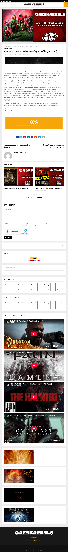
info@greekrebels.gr (37, 540)
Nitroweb (50, 547)
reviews (39, 198)
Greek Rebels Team (9, 54)
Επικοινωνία (34, 537)
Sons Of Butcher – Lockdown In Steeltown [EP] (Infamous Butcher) (48, 189)
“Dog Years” (47, 73)
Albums (5, 48)
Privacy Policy (32, 550)
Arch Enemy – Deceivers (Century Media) (16, 188)
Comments (30, 198)
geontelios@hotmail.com (11, 113)
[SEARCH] (62, 245)
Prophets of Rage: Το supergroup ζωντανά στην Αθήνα (52, 146)
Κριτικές (10, 48)
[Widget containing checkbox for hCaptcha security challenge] (16, 231)
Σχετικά (26, 550)
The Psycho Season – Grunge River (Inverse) (17, 146)
